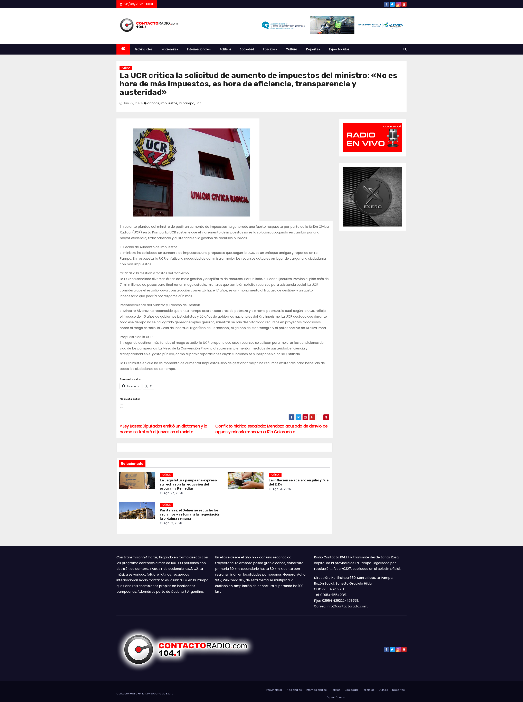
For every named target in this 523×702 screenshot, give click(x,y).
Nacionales (170, 49)
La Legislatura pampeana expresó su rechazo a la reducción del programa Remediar (188, 484)
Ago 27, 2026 (173, 493)
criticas (153, 103)
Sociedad (247, 49)
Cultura (291, 49)
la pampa (186, 103)
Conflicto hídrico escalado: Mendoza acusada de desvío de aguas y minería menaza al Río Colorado (271, 429)
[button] (405, 49)
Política (225, 49)
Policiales (270, 49)
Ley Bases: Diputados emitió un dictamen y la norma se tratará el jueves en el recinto (163, 429)
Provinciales (144, 49)
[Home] (123, 49)
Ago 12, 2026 (173, 523)
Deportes (313, 49)
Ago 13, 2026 (282, 489)
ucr (198, 103)
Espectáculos (339, 49)
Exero (169, 693)
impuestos (169, 103)
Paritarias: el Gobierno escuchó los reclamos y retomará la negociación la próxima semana (190, 514)
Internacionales (199, 49)
